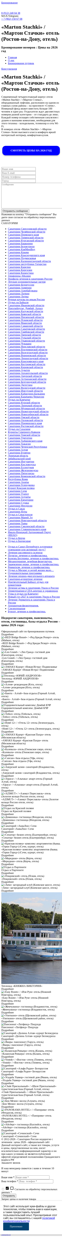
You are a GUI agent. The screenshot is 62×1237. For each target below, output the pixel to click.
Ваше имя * (7, 1177)
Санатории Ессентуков (21, 467)
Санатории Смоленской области (26, 526)
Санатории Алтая (18, 449)
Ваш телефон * (9, 1181)
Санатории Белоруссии (21, 284)
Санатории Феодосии (20, 505)
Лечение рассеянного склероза (25, 552)
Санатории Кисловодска (22, 464)
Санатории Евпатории (20, 499)
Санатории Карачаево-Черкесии (26, 396)
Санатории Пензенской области (26, 317)
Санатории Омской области (23, 417)
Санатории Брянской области (24, 314)
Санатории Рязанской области (25, 323)
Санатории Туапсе (18, 494)
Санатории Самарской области (25, 326)
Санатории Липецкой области (25, 405)
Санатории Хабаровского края (25, 441)
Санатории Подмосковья (22, 258)
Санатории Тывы (17, 523)
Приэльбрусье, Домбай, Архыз (25, 308)
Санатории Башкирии (20, 243)
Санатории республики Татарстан (27, 264)
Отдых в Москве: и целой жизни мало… (31, 570)
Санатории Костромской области (26, 364)
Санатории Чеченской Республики (27, 446)
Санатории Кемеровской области (26, 476)
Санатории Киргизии (20, 270)
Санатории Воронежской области (27, 355)
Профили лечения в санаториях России (30, 278)
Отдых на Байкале (18, 302)
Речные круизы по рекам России (26, 299)
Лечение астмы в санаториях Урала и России (33, 587)
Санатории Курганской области (26, 240)
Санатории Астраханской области (27, 379)
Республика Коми (18, 479)
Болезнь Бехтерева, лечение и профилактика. (33, 558)
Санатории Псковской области (25, 320)
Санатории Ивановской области (26, 305)
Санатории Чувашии (19, 343)
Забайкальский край (19, 458)
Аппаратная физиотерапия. (23, 605)
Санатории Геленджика (21, 485)
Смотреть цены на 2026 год (31, 150)
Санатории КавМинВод (21, 249)
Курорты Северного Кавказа (24, 432)
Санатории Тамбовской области (26, 331)
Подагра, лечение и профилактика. (27, 555)
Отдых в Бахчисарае (19, 541)
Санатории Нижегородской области (28, 411)
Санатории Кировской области (25, 367)
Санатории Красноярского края (25, 361)
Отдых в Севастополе (20, 514)
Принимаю (16, 1226)
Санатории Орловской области (25, 420)
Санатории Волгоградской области (28, 352)
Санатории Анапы (18, 482)
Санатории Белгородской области (27, 382)
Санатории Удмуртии (20, 438)
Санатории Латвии (18, 293)
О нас (11, 60)
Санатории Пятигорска (21, 473)
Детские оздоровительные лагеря (26, 281)
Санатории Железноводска (23, 470)
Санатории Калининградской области (29, 261)
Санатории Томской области (24, 435)
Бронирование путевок (21, 63)
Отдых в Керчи (16, 538)
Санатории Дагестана (20, 385)
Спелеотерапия (16, 608)
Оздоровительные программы (25, 573)
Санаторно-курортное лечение (25, 579)
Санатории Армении (20, 287)
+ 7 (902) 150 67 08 (11, 19)
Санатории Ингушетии (21, 461)
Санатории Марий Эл (20, 517)
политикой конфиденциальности (29, 1219)
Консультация (9, 68)
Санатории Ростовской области (25, 426)
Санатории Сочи (17, 491)
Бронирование (9, 2)
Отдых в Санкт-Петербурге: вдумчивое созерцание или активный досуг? (30, 548)
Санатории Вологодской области (26, 387)
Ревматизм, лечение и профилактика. (29, 567)
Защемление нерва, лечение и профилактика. (33, 564)
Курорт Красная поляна (21, 488)
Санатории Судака (18, 502)
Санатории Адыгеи (19, 370)
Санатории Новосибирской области (28, 414)
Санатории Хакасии (19, 443)
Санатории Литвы (18, 296)
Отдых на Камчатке (19, 399)
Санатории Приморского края (25, 423)
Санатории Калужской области (25, 311)
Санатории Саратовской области (26, 329)
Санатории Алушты (19, 496)
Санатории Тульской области (24, 337)
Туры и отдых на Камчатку (23, 593)
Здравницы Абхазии (19, 276)
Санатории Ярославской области (26, 346)
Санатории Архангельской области (28, 373)
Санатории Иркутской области (25, 390)
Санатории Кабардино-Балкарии (26, 393)
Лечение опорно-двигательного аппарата (31, 576)
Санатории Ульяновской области (26, 340)
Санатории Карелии (19, 267)
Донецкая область (18, 455)
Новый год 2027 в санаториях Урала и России (34, 596)
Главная (12, 57)
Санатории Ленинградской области (28, 358)
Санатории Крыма (18, 252)
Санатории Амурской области (25, 376)
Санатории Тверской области (24, 334)
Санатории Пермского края (23, 234)
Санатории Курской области (24, 402)
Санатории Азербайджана (22, 290)
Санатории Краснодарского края (26, 255)
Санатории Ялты (17, 511)
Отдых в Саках (16, 508)
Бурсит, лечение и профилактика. (27, 611)
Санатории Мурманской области (26, 408)
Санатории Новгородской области (27, 520)
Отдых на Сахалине (19, 429)
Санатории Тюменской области (25, 237)
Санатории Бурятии (19, 452)
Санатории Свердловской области (27, 228)
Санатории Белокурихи (21, 246)
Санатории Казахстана (21, 273)
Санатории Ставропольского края (27, 529)
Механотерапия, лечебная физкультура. (30, 561)
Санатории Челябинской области (26, 231)
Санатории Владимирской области (27, 349)
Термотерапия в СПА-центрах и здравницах (33, 590)
